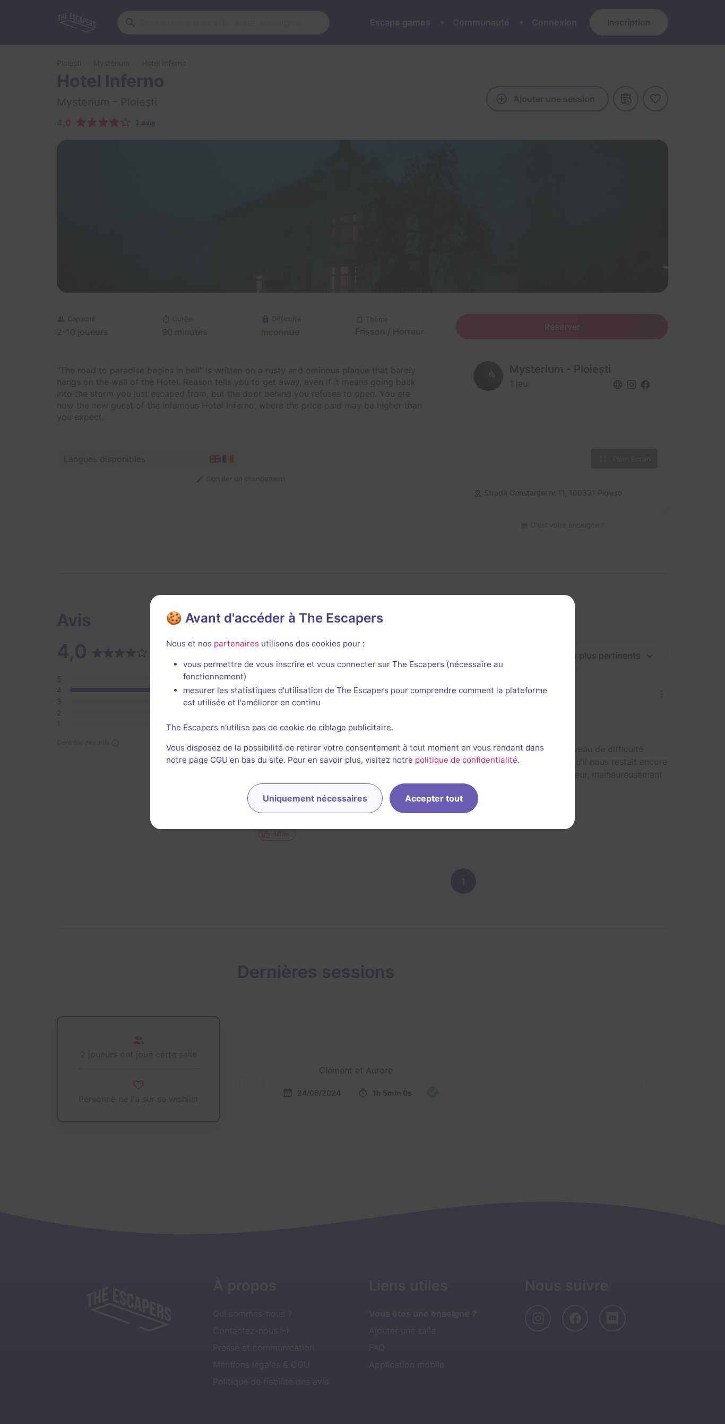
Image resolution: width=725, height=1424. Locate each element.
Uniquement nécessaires (315, 798)
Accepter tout (434, 798)
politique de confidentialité (466, 760)
